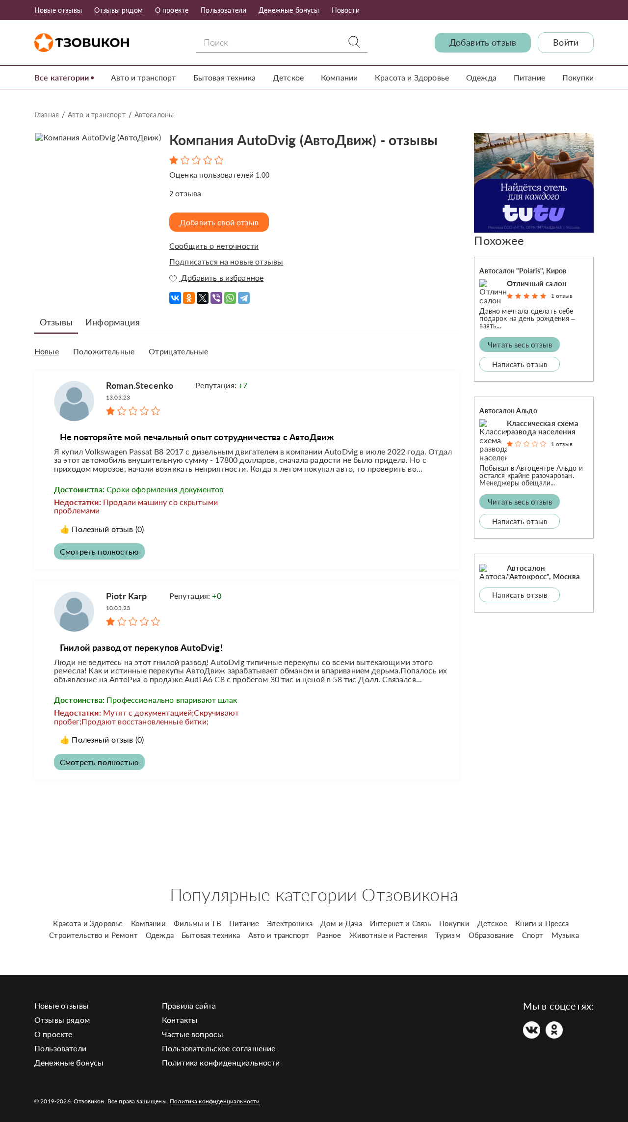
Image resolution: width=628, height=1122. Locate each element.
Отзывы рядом (118, 10)
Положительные (103, 351)
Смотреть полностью (99, 551)
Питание (529, 77)
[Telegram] (244, 294)
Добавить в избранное (221, 277)
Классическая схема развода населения (542, 427)
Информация (112, 322)
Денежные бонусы (289, 10)
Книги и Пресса (542, 923)
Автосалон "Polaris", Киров (522, 271)
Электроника (290, 923)
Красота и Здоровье (412, 77)
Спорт (533, 935)
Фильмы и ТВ (197, 923)
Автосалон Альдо (508, 410)
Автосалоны (154, 114)
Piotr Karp (126, 595)
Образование (491, 935)
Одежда (481, 77)
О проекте (171, 10)
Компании (339, 77)
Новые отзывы (58, 10)
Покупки (578, 77)
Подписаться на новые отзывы (226, 261)
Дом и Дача (341, 923)
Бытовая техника (224, 77)
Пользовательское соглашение (218, 1048)
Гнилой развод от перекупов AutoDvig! (141, 647)
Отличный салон (537, 283)
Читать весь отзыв (520, 344)
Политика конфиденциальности (221, 1062)
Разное (329, 935)
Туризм (448, 935)
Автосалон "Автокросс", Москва (543, 572)
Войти (565, 42)
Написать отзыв (519, 364)
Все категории (61, 77)
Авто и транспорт (143, 77)
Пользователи (223, 10)
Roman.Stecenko (139, 385)
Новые (46, 351)
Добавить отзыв (482, 42)
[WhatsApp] (230, 294)
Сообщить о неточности (214, 245)
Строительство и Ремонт (93, 935)
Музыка (565, 935)
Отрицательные (178, 351)
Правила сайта (189, 1005)
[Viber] (216, 294)
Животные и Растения (388, 935)
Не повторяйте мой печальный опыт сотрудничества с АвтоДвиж (197, 436)
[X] (203, 294)
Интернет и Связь (400, 923)
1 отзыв (562, 296)
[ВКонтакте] (175, 294)
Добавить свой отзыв (219, 222)
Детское (288, 77)
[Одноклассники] (189, 294)
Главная (46, 114)
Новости (346, 10)
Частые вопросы (192, 1034)
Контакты (180, 1019)
